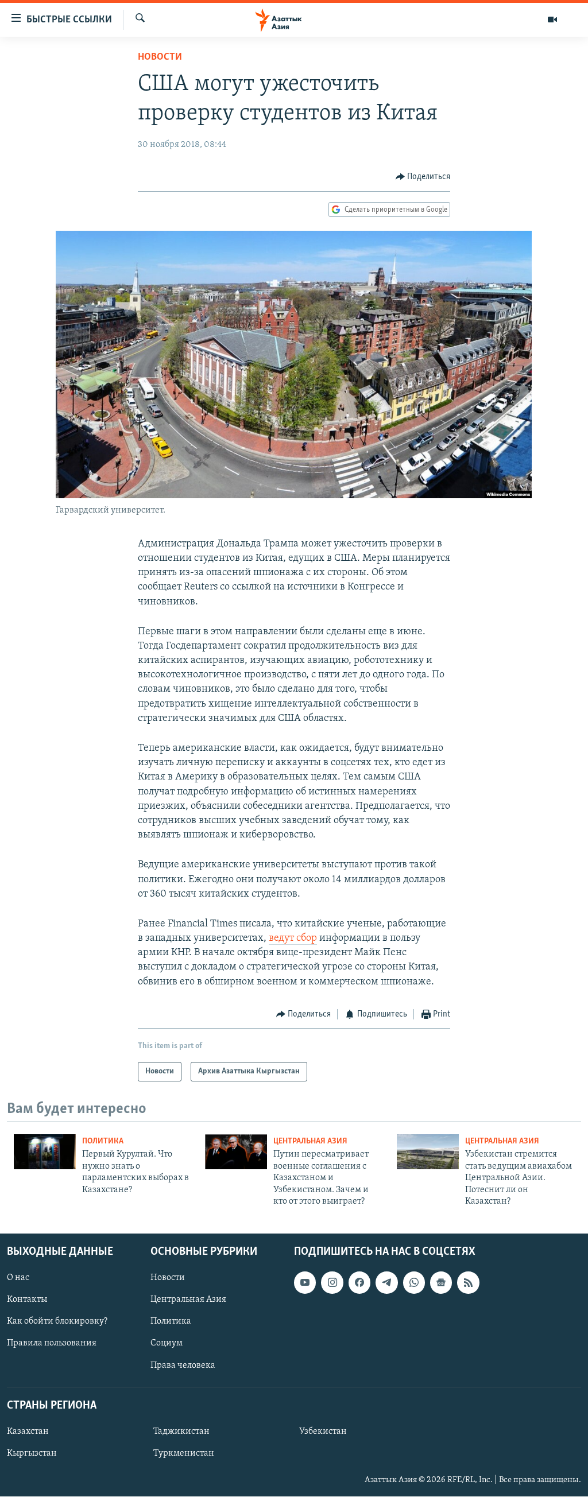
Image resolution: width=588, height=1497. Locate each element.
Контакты (27, 1300)
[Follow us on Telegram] (386, 1283)
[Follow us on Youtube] (305, 1283)
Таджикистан (181, 1431)
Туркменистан (183, 1453)
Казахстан (28, 1431)
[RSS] (468, 1283)
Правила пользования (51, 1343)
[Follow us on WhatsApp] (414, 1283)
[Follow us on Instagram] (332, 1283)
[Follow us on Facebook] (359, 1283)
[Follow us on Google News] (441, 1283)
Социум (166, 1343)
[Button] (423, 176)
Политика (102, 1141)
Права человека (182, 1365)
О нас (18, 1278)
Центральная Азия (310, 1141)
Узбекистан (323, 1431)
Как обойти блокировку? (57, 1322)
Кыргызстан (32, 1453)
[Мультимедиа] (552, 19)
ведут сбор (293, 938)
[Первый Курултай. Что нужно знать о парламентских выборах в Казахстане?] (45, 1151)
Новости (160, 57)
